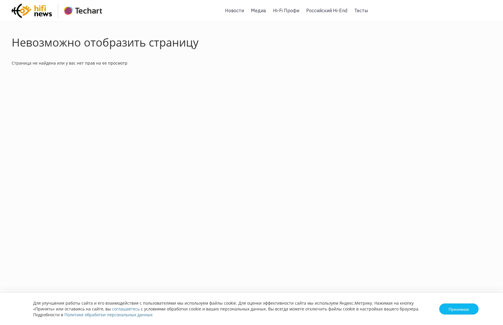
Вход (489, 14)
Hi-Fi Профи (286, 10)
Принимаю (459, 309)
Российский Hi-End (326, 10)
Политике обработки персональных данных (108, 314)
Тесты (361, 10)
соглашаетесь (126, 309)
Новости (234, 10)
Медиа (258, 10)
